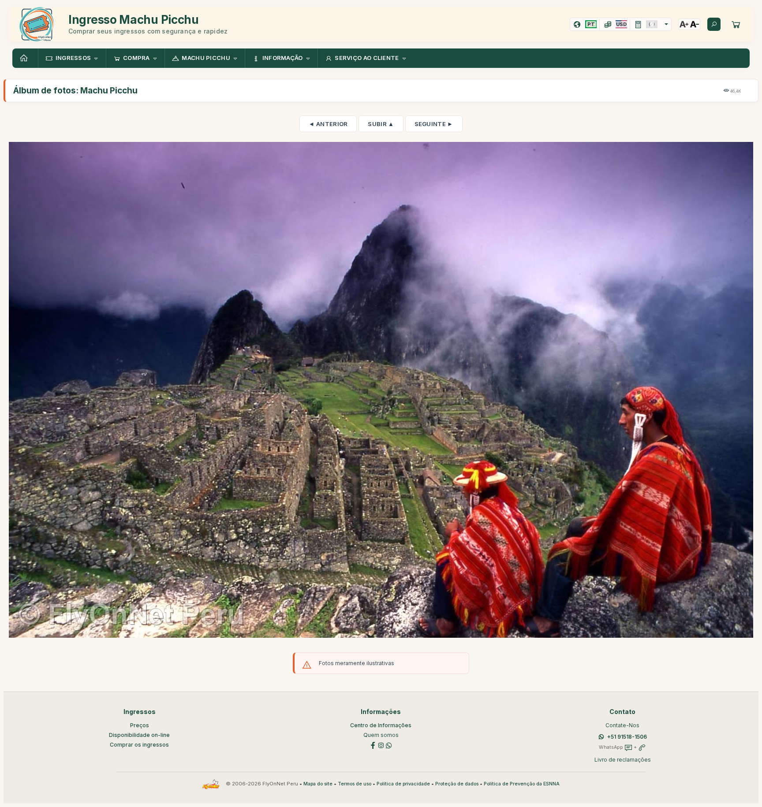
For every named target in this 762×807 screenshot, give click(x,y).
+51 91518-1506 (627, 736)
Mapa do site (317, 784)
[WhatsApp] (389, 744)
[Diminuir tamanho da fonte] (694, 24)
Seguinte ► (434, 123)
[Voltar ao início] (25, 58)
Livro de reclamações (622, 759)
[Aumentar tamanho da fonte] (684, 24)
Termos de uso (354, 784)
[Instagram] (381, 744)
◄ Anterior (328, 123)
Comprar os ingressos (139, 744)
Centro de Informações (380, 725)
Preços (139, 725)
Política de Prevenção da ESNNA (522, 784)
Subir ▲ (381, 123)
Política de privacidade (403, 784)
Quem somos (381, 735)
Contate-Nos (622, 725)
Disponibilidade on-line (139, 735)
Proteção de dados (456, 784)
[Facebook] (373, 744)
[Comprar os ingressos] (736, 24)
